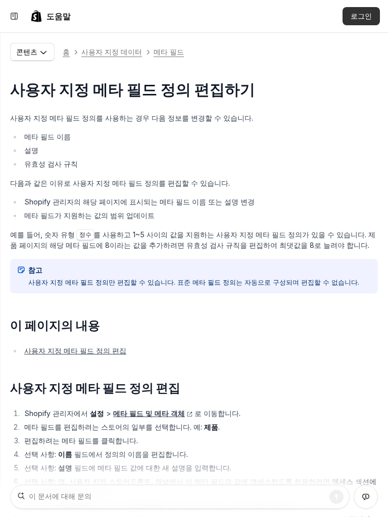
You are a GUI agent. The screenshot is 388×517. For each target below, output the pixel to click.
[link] (50, 16)
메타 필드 (169, 51)
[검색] (336, 497)
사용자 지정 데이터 (111, 51)
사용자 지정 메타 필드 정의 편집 (75, 350)
